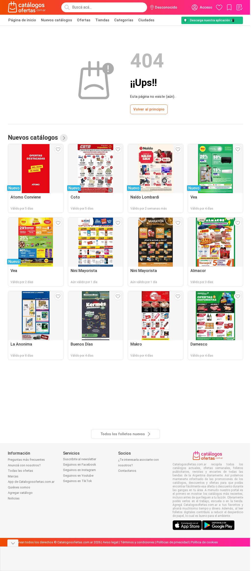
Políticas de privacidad (173, 542)
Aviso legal (110, 542)
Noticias (14, 498)
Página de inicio (22, 20)
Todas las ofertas (20, 470)
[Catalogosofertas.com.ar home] (27, 7)
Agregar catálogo (20, 493)
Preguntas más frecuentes (26, 459)
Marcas (13, 476)
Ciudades (146, 20)
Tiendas (102, 20)
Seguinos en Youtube (78, 475)
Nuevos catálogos (56, 20)
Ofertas (83, 20)
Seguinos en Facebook (79, 464)
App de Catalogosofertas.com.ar (31, 482)
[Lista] (239, 7)
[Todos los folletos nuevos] (64, 138)
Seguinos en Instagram (79, 470)
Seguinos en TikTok (77, 481)
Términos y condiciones (137, 542)
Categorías (123, 20)
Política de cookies (204, 542)
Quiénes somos (19, 487)
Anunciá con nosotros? (24, 465)
